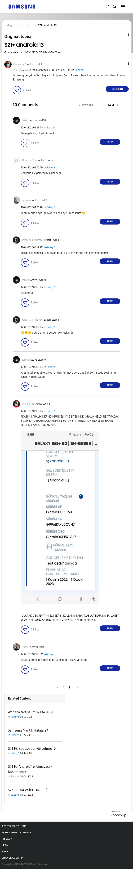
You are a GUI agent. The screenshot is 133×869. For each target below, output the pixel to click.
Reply (110, 141)
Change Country (13, 857)
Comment (117, 89)
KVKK (5, 851)
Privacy (7, 838)
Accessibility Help (14, 826)
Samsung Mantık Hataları (27, 730)
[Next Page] (76, 687)
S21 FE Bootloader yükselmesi (30, 748)
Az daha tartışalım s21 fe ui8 (29, 712)
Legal (5, 845)
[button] (122, 63)
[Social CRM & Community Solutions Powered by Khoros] (118, 814)
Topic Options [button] (122, 34)
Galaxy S (79, 70)
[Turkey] (21, 6)
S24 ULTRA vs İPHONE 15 (26, 790)
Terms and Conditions (16, 832)
